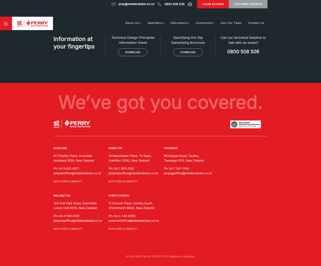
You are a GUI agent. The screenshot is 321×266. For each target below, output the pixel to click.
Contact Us (256, 23)
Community (204, 23)
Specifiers (155, 23)
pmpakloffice (63, 173)
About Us (132, 23)
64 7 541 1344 (179, 168)
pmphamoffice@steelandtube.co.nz (133, 173)
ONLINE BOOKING (213, 4)
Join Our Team (231, 23)
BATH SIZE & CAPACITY (68, 181)
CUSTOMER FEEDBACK (248, 4)
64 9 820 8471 (69, 168)
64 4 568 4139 (69, 216)
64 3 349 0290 (124, 216)
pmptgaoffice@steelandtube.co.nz (188, 173)
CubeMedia (188, 256)
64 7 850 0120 (124, 168)
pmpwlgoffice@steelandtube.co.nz (78, 220)
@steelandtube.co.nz (86, 173)
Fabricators (179, 23)
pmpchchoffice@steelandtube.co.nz (134, 220)
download (132, 52)
